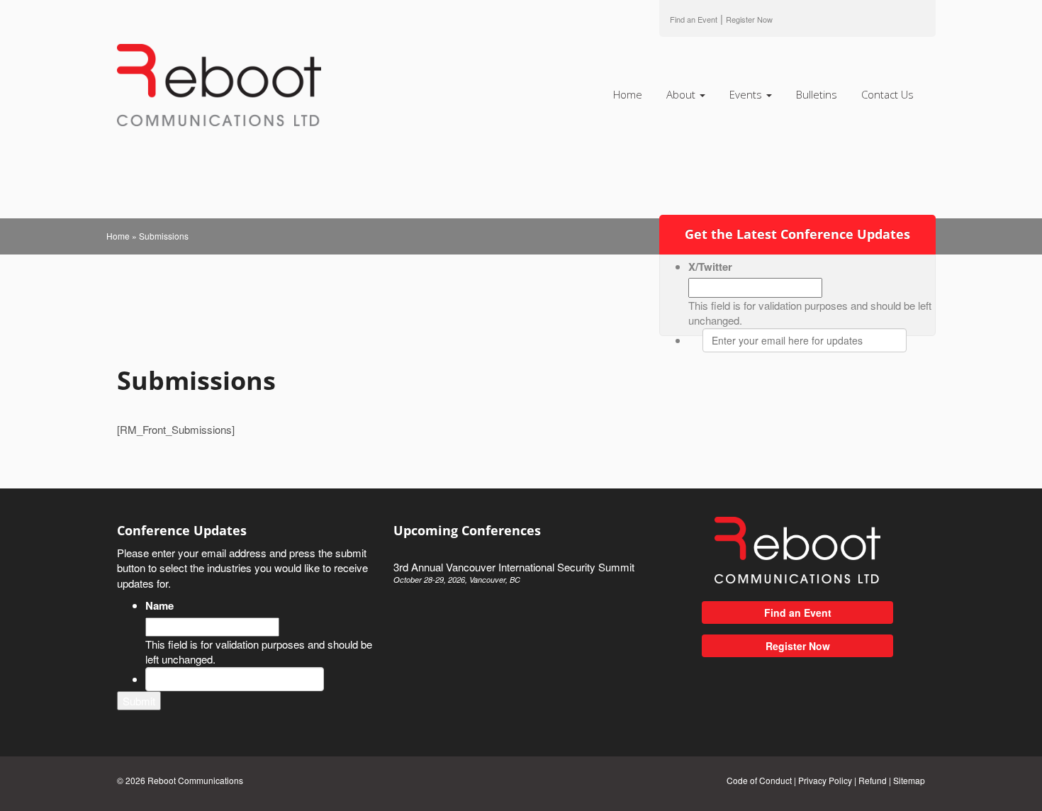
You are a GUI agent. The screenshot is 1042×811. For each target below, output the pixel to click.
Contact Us (887, 94)
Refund (872, 780)
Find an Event (693, 19)
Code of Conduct (759, 780)
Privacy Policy (825, 780)
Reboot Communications (195, 780)
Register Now (798, 646)
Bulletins (816, 94)
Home (627, 94)
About (682, 94)
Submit (139, 700)
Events (747, 94)
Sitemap (909, 780)
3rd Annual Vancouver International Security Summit (513, 572)
